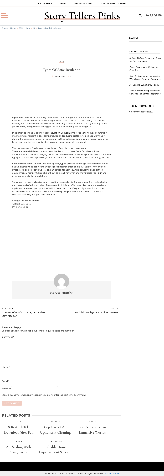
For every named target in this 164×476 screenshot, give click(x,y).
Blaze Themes (112, 473)
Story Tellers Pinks (82, 15)
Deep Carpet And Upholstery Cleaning (55, 430)
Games (92, 422)
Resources (56, 422)
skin (100, 173)
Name (6, 367)
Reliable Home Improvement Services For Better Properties (55, 450)
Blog (19, 422)
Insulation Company (60, 133)
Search (134, 38)
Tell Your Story (83, 3)
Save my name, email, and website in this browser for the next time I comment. (45, 395)
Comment (8, 337)
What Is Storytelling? (113, 3)
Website (6, 388)
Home (63, 3)
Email (5, 381)
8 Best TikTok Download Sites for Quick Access (18, 430)
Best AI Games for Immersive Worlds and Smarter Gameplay (92, 430)
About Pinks (45, 3)
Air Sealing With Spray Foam (144, 85)
